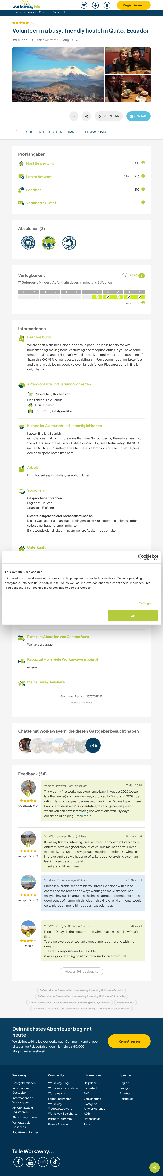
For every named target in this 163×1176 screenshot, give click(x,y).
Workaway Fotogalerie (63, 1088)
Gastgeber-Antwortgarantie (94, 1106)
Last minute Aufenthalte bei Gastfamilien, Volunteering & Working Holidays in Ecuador (81, 1008)
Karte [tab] (73, 132)
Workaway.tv (56, 1093)
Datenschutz (92, 1118)
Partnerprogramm (60, 1118)
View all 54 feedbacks (81, 971)
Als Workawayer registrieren (22, 1110)
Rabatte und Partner (25, 1132)
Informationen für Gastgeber (23, 1090)
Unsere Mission (58, 1124)
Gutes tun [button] (44, 12)
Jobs (87, 1124)
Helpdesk (90, 1083)
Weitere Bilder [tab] (50, 132)
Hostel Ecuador (125, 1002)
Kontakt (140, 116)
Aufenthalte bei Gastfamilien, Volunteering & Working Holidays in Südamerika (82, 996)
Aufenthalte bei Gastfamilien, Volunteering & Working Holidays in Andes (70, 1002)
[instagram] (43, 1162)
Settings (145, 603)
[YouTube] (31, 1162)
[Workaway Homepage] (26, 4)
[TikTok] (55, 1162)
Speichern (110, 116)
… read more (82, 816)
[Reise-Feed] (95, 5)
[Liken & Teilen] (86, 116)
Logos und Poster (59, 1098)
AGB (87, 1113)
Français (125, 1088)
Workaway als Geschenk (21, 1125)
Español (125, 1093)
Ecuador (22, 40)
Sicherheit (59, 12)
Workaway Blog (58, 1083)
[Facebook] (18, 1162)
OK (133, 615)
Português (126, 1098)
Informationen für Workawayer (23, 1100)
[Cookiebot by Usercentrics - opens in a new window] (141, 557)
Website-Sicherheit (81, 702)
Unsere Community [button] (25, 12)
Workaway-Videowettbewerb (60, 1106)
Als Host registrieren (25, 1117)
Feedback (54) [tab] (94, 132)
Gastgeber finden (24, 1083)
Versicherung (92, 1098)
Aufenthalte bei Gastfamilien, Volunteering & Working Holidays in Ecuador (81, 990)
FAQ (86, 1093)
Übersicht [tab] (23, 132)
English (124, 1083)
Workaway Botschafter (63, 1113)
